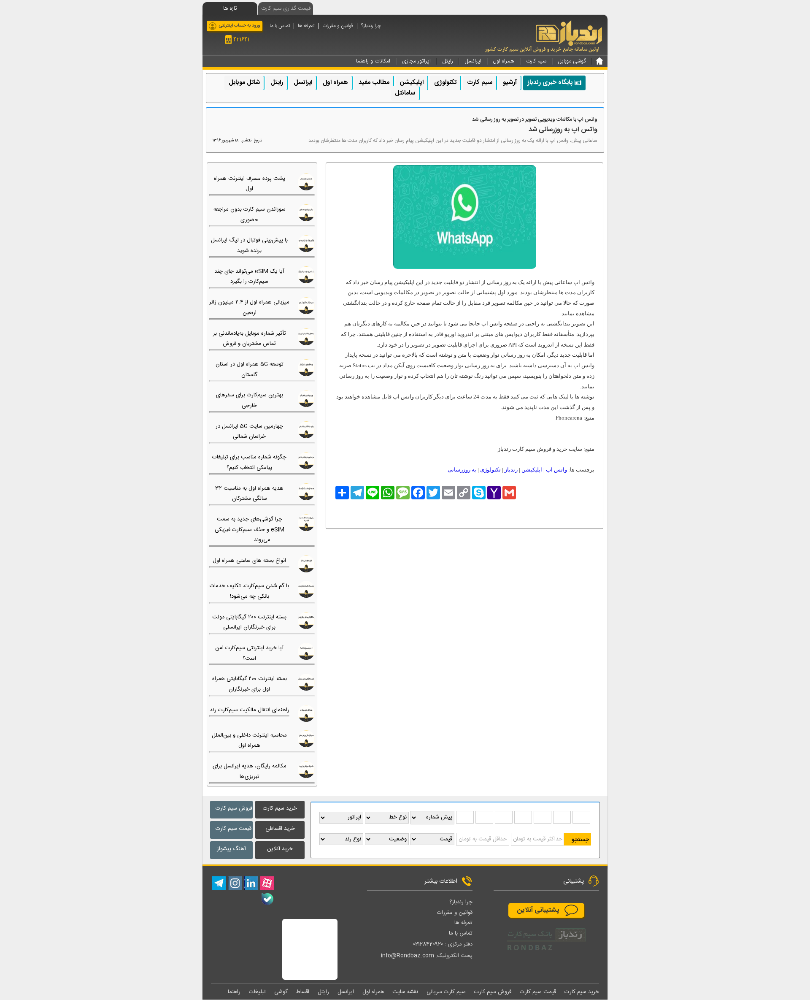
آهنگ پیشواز (231, 849)
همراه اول (335, 82)
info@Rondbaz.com (407, 955)
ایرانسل (303, 82)
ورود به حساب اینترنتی (239, 26)
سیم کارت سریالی (446, 992)
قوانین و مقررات (337, 26)
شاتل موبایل (244, 82)
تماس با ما (280, 26)
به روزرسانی (462, 469)
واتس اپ (556, 469)
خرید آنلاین (280, 849)
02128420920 (428, 944)
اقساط (302, 992)
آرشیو (510, 82)
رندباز (511, 469)
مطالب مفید (374, 82)
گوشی (281, 992)
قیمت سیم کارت (233, 828)
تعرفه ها (306, 26)
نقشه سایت (405, 992)
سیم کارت (479, 82)
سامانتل (405, 93)
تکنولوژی (445, 82)
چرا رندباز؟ (371, 26)
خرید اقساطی (280, 828)
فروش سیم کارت (234, 808)
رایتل (276, 82)
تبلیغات (257, 992)
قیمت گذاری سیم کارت (285, 8)
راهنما (234, 992)
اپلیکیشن (412, 82)
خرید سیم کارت (280, 808)
